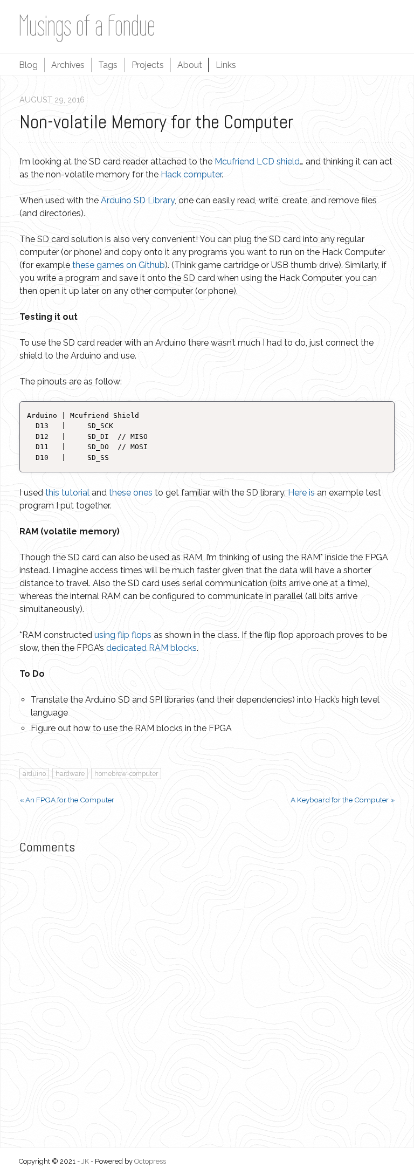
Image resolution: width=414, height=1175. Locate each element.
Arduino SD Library (138, 200)
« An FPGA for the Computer (66, 799)
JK (85, 1161)
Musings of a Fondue (87, 25)
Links (226, 65)
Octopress (150, 1161)
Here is (301, 492)
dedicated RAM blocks (151, 648)
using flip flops (122, 635)
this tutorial (67, 492)
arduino (34, 773)
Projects (148, 65)
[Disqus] (207, 1000)
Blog (28, 65)
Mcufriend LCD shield (257, 161)
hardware (70, 773)
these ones (131, 492)
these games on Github (118, 265)
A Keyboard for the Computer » (343, 799)
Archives (68, 65)
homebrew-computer (126, 773)
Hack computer (191, 174)
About (189, 65)
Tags (108, 65)
